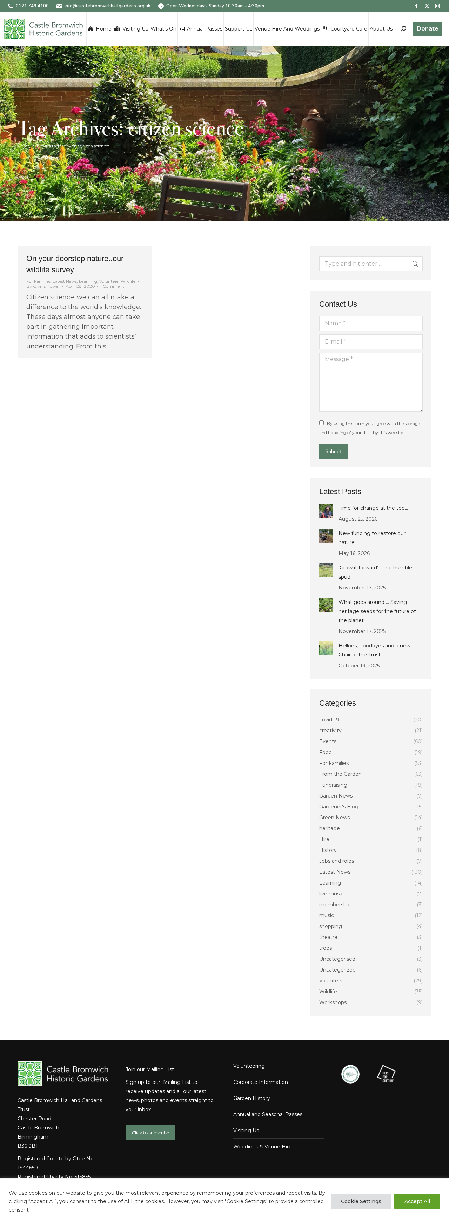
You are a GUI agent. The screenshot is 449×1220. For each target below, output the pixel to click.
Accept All (417, 1201)
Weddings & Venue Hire (262, 1147)
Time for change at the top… (373, 508)
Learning (88, 281)
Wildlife (128, 281)
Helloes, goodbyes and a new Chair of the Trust (374, 650)
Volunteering (249, 1066)
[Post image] (326, 511)
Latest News (65, 281)
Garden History (251, 1098)
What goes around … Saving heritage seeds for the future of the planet (377, 611)
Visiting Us (246, 1130)
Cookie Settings (361, 1201)
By (43, 286)
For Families (38, 281)
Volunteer (109, 281)
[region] (224, 1199)
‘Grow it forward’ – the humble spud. (375, 572)
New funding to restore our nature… (372, 538)
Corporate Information (260, 1082)
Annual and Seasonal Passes (267, 1114)
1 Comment (112, 286)
